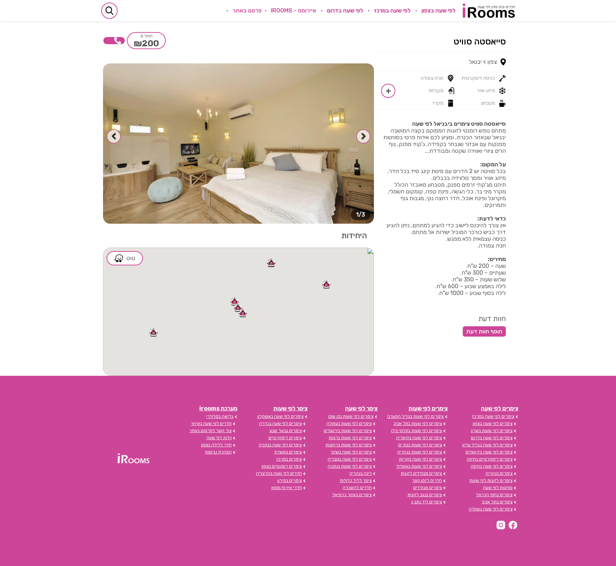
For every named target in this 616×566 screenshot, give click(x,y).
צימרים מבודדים (427, 487)
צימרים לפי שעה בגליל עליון (487, 444)
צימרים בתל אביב (497, 501)
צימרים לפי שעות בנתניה (350, 466)
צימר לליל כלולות (356, 480)
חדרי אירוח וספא (286, 487)
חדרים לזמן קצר (427, 480)
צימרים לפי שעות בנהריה (419, 452)
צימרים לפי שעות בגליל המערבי (415, 416)
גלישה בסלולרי (219, 416)
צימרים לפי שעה (499, 408)
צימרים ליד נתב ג (426, 501)
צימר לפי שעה (361, 408)
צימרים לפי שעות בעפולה (349, 423)
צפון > (490, 61)
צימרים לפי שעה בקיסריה (419, 437)
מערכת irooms (218, 408)
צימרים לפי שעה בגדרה (280, 423)
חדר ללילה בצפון (216, 444)
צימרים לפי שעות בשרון (492, 430)
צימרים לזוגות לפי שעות (491, 480)
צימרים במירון (289, 480)
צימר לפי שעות (290, 408)
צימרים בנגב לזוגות (424, 494)
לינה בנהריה (360, 473)
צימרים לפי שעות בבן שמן (351, 416)
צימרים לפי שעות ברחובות (348, 444)
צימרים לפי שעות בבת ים (420, 444)
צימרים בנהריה (499, 473)
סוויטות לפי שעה (498, 487)
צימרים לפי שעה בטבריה (350, 459)
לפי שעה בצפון (438, 10)
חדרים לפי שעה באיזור (211, 423)
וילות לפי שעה (219, 437)
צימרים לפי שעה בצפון (493, 423)
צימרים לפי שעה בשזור (351, 452)
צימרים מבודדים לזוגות (421, 473)
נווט (131, 258)
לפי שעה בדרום (345, 10)
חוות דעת (492, 318)
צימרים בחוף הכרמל (494, 494)
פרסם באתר (247, 10)
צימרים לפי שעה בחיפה (492, 466)
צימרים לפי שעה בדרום (492, 437)
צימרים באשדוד (288, 452)
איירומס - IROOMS (293, 10)
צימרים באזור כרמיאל (352, 494)
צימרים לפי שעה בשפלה (491, 509)
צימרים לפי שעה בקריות (420, 459)
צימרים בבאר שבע (286, 430)
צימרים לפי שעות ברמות (350, 437)
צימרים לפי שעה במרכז (493, 416)
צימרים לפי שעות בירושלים (348, 430)
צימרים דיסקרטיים (285, 437)
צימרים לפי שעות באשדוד (419, 466)
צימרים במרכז (289, 459)
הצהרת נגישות (218, 452)
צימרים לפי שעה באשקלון (280, 416)
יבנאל (475, 61)
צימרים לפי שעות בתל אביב (418, 423)
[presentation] (363, 136)
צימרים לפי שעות (428, 408)
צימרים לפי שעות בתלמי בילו (416, 430)
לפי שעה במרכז (392, 10)
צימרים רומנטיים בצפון (282, 466)
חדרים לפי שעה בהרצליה (279, 473)
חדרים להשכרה (357, 487)
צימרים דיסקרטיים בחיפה (490, 459)
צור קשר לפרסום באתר (210, 430)
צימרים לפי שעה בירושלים (489, 452)
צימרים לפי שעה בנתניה (280, 444)
